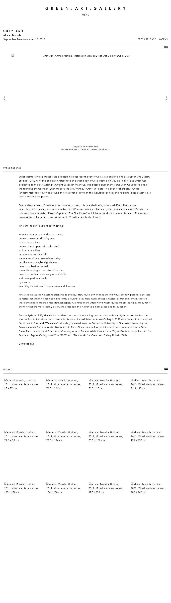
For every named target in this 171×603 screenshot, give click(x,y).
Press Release (147, 39)
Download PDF (26, 344)
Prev (4, 98)
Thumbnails (166, 47)
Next (166, 98)
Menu (85, 15)
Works (163, 39)
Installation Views (160, 47)
